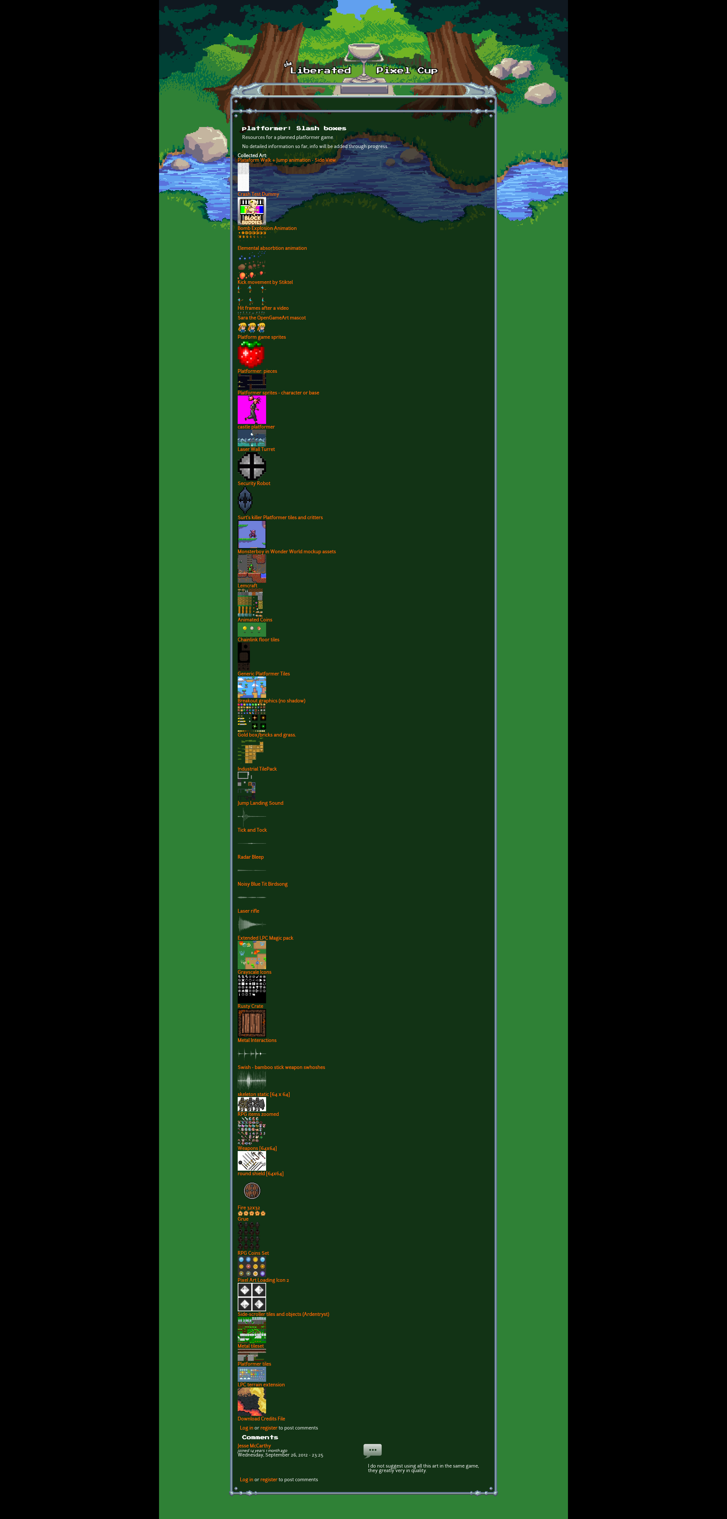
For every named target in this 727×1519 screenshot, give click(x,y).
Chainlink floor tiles (258, 640)
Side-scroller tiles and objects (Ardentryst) (283, 1314)
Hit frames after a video (263, 308)
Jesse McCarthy (254, 1446)
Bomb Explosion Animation (267, 228)
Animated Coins (255, 620)
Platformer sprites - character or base (278, 393)
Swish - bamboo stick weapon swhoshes (281, 1068)
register (268, 1428)
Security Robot (254, 484)
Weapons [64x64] (257, 1148)
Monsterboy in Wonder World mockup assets (287, 552)
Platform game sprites (262, 337)
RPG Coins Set (253, 1253)
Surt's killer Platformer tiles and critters (280, 518)
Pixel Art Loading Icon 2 (263, 1280)
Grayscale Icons (254, 972)
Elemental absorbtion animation (272, 248)
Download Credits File (261, 1419)
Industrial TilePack (257, 769)
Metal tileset (251, 1346)
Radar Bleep (251, 857)
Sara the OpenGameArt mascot (272, 318)
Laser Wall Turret (256, 450)
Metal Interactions (257, 1041)
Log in (246, 1428)
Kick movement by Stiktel (265, 282)
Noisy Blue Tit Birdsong (263, 884)
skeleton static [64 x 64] (264, 1095)
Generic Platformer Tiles (264, 674)
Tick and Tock (252, 830)
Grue (243, 1219)
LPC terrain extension (261, 1385)
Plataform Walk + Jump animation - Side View (287, 160)
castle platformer (256, 427)
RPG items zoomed (258, 1114)
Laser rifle (248, 911)
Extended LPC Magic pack (265, 938)
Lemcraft (247, 586)
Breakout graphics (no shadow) (271, 701)
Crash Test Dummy (258, 194)
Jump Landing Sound (260, 803)
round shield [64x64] (261, 1174)
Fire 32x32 (249, 1208)
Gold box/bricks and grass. (267, 735)
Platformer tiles (254, 1364)
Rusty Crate (250, 1006)
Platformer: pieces (257, 371)
